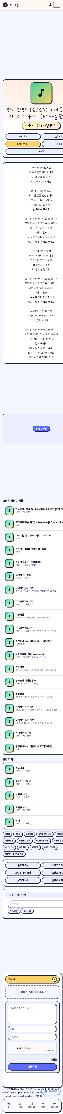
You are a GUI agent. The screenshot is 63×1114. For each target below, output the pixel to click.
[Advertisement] (31, 44)
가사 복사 (24, 865)
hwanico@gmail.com (24, 1096)
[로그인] (50, 4)
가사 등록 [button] (24, 880)
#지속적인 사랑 (45, 834)
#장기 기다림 (49, 847)
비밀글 (54, 1059)
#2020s (9, 847)
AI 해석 (24, 136)
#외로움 (29, 834)
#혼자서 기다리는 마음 (14, 854)
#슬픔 (18, 834)
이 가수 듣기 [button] (24, 144)
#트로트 (35, 847)
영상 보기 (42, 429)
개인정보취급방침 (10, 1089)
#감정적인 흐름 (42, 840)
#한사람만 (9, 840)
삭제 (28, 911)
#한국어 (22, 847)
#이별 (7, 834)
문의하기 (53, 1091)
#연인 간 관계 (24, 840)
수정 (15, 911)
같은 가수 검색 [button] (24, 872)
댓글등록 (32, 1066)
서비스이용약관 (27, 1089)
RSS (39, 1096)
